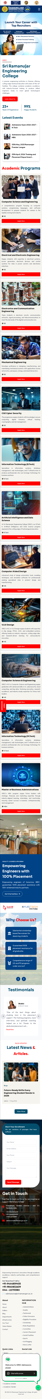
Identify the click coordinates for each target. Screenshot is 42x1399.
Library (5, 1353)
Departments (7, 1317)
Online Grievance (28, 1316)
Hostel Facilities (28, 1335)
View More (21, 1111)
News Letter (26, 1345)
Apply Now (21, 221)
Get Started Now (11, 894)
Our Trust (5, 1323)
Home (4, 1304)
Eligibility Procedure (29, 1319)
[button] (21, 1373)
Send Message (13, 1182)
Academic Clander (9, 1387)
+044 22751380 (11, 1217)
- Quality (25, 1310)
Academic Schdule (9, 1384)
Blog (3, 1314)
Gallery (4, 1310)
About (4, 1307)
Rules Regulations (28, 1326)
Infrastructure (7, 1320)
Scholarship (26, 1323)
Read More (10, 1029)
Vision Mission (7, 1326)
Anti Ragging (27, 1341)
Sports (25, 1338)
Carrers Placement (29, 1332)
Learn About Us (10, 99)
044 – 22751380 (11, 1289)
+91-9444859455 (12, 1214)
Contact (5, 1329)
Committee (26, 1329)
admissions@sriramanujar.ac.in (19, 1293)
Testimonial (26, 1313)
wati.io (25, 1378)
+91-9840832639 (12, 1212)
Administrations (28, 1307)
